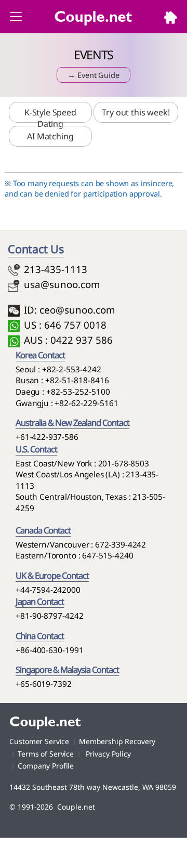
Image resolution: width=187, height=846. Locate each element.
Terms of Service (46, 754)
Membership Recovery (117, 741)
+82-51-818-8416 (77, 380)
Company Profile (46, 766)
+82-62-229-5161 (86, 403)
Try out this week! (135, 112)
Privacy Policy (107, 754)
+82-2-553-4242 (71, 369)
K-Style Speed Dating (50, 118)
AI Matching (50, 136)
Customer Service (39, 741)
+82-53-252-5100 (78, 391)
